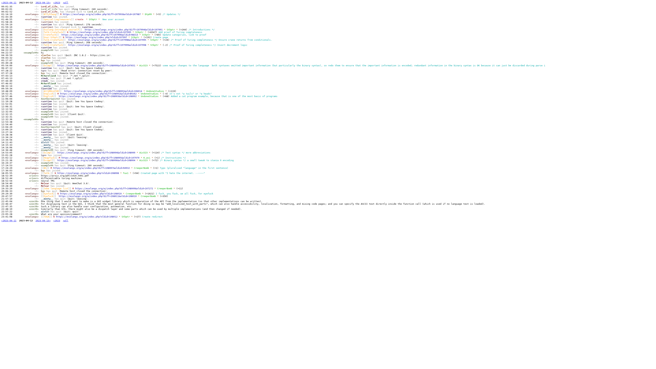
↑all (65, 2)
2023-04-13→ (43, 2)
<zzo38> (34, 201)
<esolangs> (32, 14)
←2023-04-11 (8, 2)
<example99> (31, 52)
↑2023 (56, 2)
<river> (34, 175)
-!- (37, 6)
